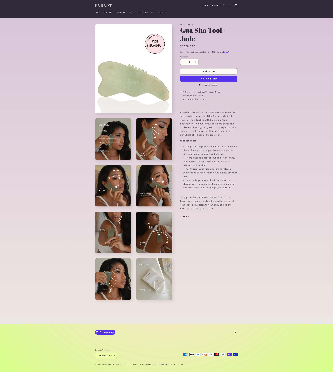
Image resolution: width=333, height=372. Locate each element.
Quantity (184, 57)
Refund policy (132, 364)
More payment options (208, 85)
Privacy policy (145, 364)
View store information (194, 99)
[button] (109, 12)
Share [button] (186, 216)
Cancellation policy (177, 364)
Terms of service (160, 364)
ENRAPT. (105, 364)
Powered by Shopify (116, 364)
